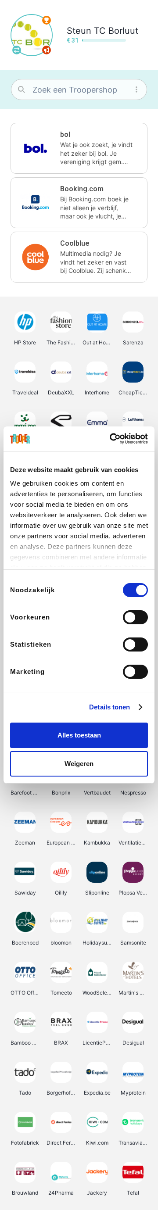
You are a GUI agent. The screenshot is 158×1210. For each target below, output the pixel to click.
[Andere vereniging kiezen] (16, 50)
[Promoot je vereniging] (46, 50)
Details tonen (109, 707)
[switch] (135, 617)
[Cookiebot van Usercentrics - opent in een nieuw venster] (111, 438)
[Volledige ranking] (46, 20)
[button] (79, 148)
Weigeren (79, 763)
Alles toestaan (79, 735)
